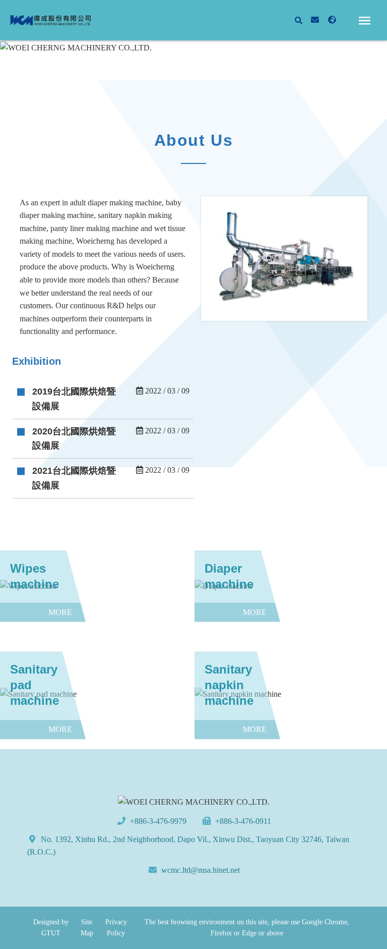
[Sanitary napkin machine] (291, 694)
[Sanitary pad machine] (96, 694)
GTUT (50, 933)
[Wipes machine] (96, 586)
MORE (103, 399)
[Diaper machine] (291, 586)
